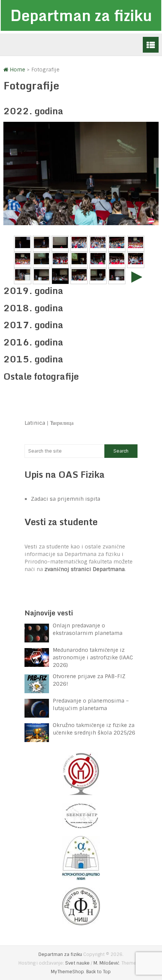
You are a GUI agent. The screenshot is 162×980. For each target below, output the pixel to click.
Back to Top (98, 972)
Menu (151, 45)
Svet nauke (77, 963)
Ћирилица (61, 423)
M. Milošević (106, 963)
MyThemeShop (67, 972)
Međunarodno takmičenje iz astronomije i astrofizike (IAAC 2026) (93, 657)
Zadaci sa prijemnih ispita (65, 498)
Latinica (34, 423)
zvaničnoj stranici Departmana (84, 569)
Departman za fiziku (81, 15)
